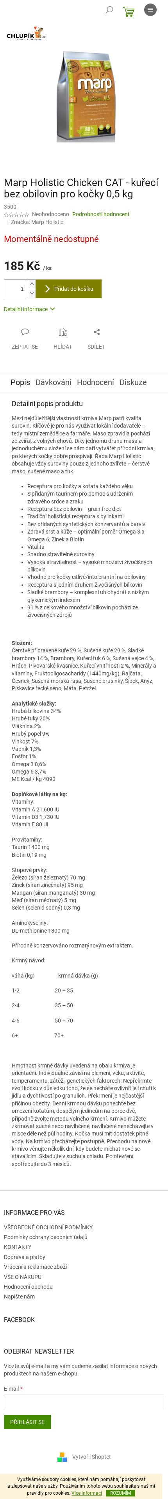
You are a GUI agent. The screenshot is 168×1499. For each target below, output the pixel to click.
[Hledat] (109, 10)
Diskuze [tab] (133, 382)
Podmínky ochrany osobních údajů (46, 1237)
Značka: (37, 222)
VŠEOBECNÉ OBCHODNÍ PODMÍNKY (48, 1227)
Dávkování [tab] (53, 382)
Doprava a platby (24, 1257)
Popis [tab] (20, 382)
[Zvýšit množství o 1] (32, 284)
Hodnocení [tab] (95, 382)
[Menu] (150, 10)
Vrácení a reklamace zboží (35, 1267)
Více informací (86, 1493)
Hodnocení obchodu (28, 1287)
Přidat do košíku (73, 289)
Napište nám (19, 1296)
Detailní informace (26, 309)
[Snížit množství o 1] (32, 293)
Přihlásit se (27, 1422)
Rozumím (120, 1493)
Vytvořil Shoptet (91, 1456)
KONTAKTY (17, 1247)
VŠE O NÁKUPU (22, 1277)
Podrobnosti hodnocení (100, 214)
